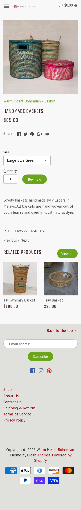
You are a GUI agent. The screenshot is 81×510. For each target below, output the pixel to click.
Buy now (34, 179)
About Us (11, 395)
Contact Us (12, 401)
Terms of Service (17, 414)
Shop (7, 389)
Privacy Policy (14, 420)
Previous (10, 240)
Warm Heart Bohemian (22, 101)
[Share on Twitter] (26, 133)
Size (6, 152)
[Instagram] (41, 370)
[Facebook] (32, 370)
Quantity (10, 171)
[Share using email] (47, 133)
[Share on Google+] (40, 133)
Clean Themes (38, 455)
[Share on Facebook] (19, 133)
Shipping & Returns (19, 408)
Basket (50, 101)
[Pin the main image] (32, 133)
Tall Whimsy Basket (19, 300)
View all (67, 253)
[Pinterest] (49, 370)
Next (24, 240)
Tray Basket (53, 300)
